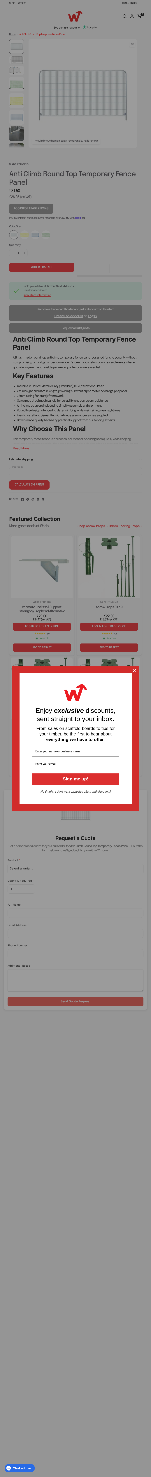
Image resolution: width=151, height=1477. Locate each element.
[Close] (134, 670)
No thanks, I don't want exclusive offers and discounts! (76, 791)
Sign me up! (75, 778)
